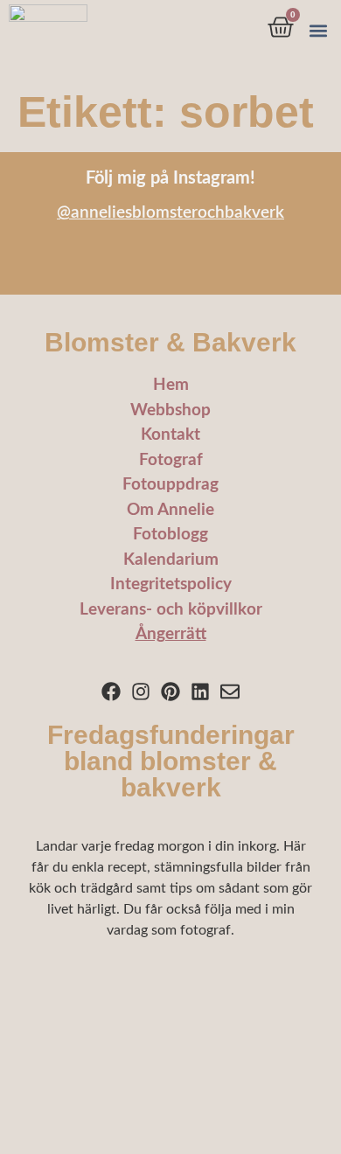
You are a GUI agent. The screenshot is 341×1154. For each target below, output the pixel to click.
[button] (317, 31)
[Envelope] (229, 691)
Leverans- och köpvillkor (171, 609)
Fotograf (171, 460)
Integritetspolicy (171, 584)
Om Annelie (170, 510)
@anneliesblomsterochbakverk (170, 213)
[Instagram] (141, 691)
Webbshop (170, 410)
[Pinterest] (170, 691)
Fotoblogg (170, 534)
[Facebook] (111, 691)
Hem (171, 385)
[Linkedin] (199, 691)
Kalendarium (171, 560)
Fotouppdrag (170, 484)
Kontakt (170, 435)
